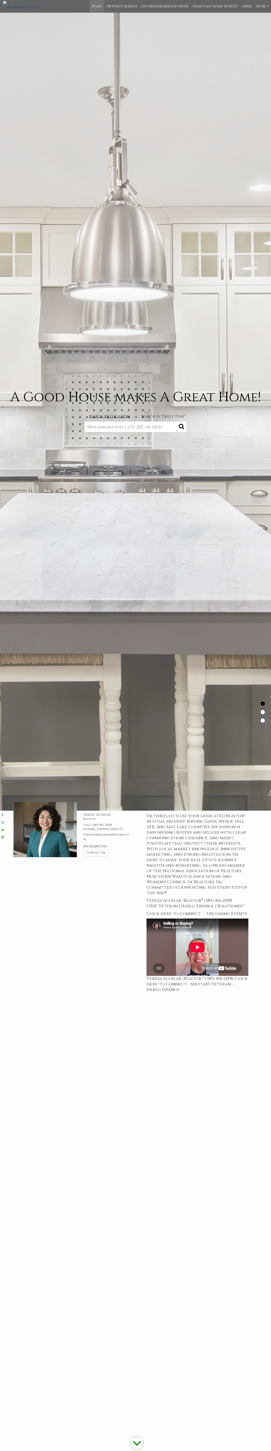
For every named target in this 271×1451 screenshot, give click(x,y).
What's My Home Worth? (215, 6)
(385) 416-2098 (102, 825)
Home (97, 6)
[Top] (262, 703)
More (263, 8)
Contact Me (96, 853)
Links (247, 6)
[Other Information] (262, 720)
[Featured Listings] (262, 712)
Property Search (121, 6)
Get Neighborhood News (164, 6)
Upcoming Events (227, 913)
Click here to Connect (174, 913)
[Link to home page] (23, 6)
